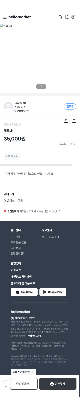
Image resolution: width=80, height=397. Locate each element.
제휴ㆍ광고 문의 (50, 237)
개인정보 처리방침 (21, 276)
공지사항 (15, 237)
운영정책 (16, 263)
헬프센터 (16, 230)
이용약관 (16, 270)
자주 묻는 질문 (18, 242)
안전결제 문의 (18, 253)
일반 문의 (16, 248)
